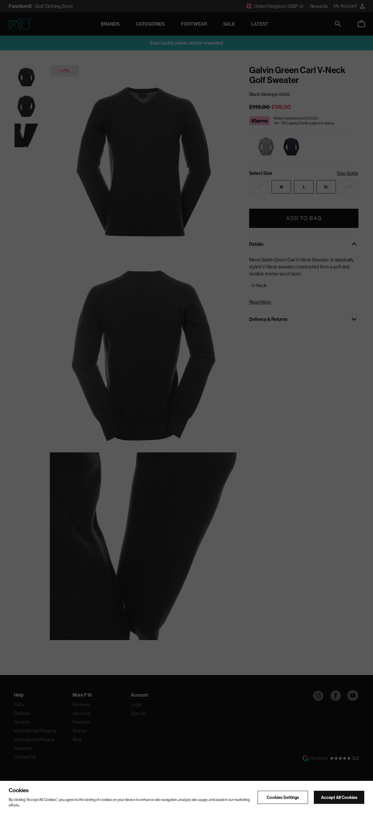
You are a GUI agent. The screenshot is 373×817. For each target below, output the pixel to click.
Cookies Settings (283, 797)
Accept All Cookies (339, 797)
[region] (186, 799)
